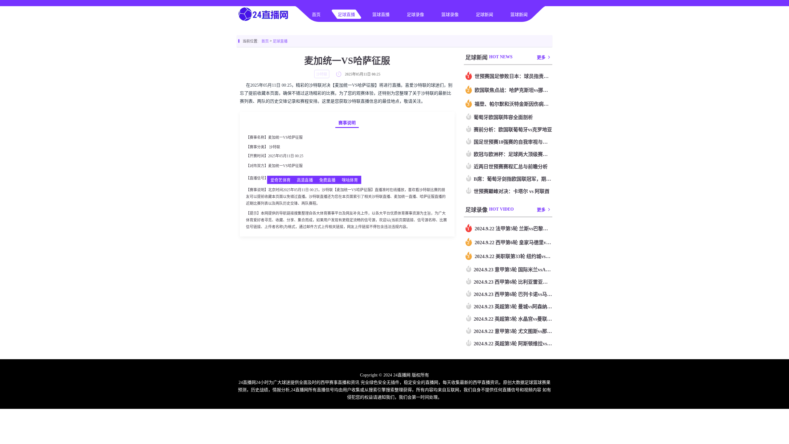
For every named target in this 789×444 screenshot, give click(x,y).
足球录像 (415, 14)
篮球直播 (381, 14)
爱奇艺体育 (280, 180)
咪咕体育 (349, 180)
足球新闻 (484, 14)
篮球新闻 (519, 14)
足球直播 (346, 14)
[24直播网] (264, 20)
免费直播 (327, 180)
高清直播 (304, 180)
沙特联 (274, 147)
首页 (316, 14)
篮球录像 (450, 14)
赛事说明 (347, 123)
